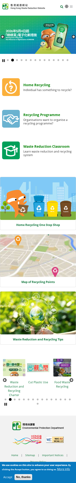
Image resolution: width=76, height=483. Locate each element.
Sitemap (30, 455)
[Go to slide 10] (49, 60)
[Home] (23, 6)
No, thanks (23, 477)
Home (14, 455)
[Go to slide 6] (31, 60)
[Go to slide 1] (8, 60)
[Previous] (2, 36)
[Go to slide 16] (37, 404)
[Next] (73, 36)
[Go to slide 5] (26, 60)
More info (63, 469)
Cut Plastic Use (38, 382)
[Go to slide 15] (70, 399)
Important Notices (52, 455)
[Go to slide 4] (21, 60)
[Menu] (71, 6)
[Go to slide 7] (35, 60)
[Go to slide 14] (67, 60)
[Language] (67, 6)
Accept (7, 477)
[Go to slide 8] (40, 60)
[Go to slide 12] (58, 60)
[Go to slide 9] (44, 60)
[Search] (61, 7)
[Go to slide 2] (12, 60)
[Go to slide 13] (63, 60)
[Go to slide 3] (17, 60)
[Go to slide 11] (53, 60)
